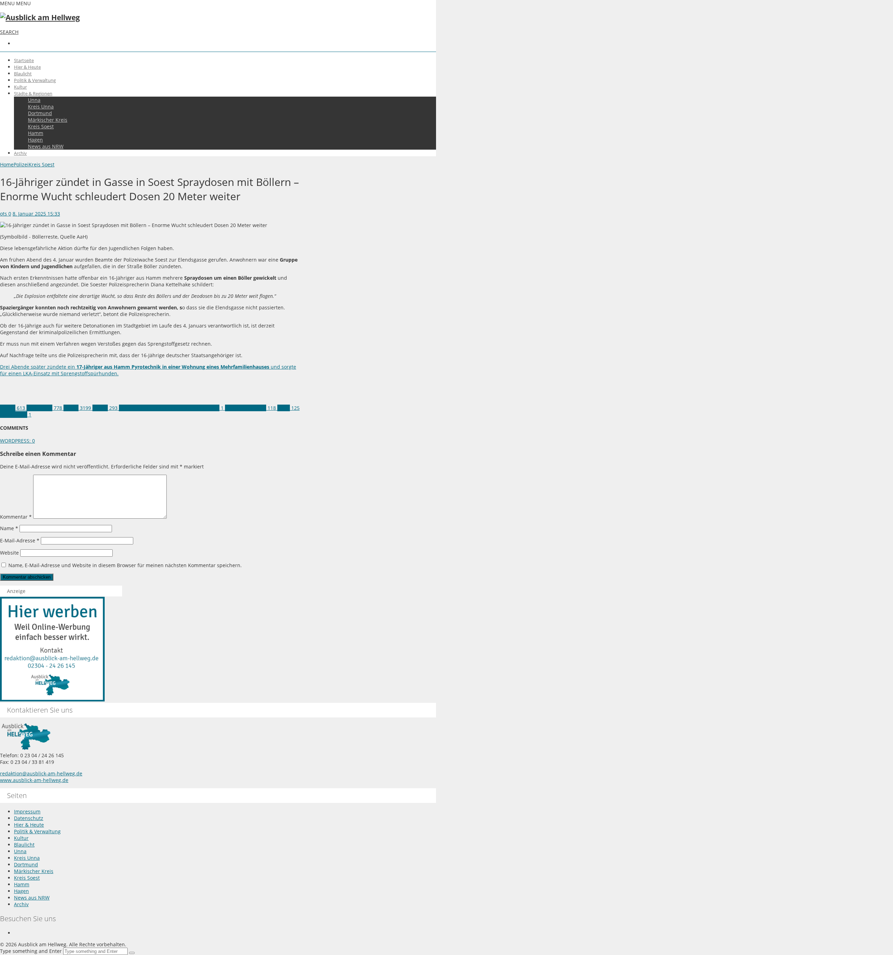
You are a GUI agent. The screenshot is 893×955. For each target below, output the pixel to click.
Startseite (24, 60)
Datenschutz (28, 818)
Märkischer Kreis (47, 119)
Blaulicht (23, 73)
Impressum (27, 811)
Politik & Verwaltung (35, 80)
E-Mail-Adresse (19, 540)
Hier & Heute (27, 67)
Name (9, 528)
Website (9, 552)
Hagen (35, 139)
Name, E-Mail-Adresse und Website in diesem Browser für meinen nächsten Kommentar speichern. (125, 565)
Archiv (20, 153)
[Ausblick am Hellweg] (40, 17)
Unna (34, 100)
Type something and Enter (31, 951)
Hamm (35, 133)
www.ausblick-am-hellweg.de (34, 780)
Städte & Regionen (33, 93)
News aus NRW (45, 146)
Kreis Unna (41, 106)
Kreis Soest (41, 126)
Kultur (20, 87)
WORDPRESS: (17, 440)
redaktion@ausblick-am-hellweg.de (41, 773)
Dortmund (40, 113)
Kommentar (16, 516)
